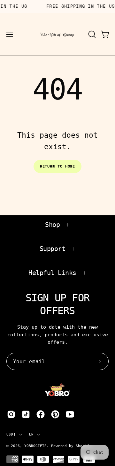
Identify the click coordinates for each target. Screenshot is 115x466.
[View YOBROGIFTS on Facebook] (40, 414)
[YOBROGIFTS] (58, 34)
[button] (91, 34)
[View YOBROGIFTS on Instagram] (11, 414)
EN (31, 434)
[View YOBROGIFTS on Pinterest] (55, 414)
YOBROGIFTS (35, 446)
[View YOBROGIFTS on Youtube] (70, 414)
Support (52, 249)
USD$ (11, 434)
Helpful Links (52, 273)
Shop (52, 225)
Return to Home (57, 166)
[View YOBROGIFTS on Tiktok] (26, 414)
